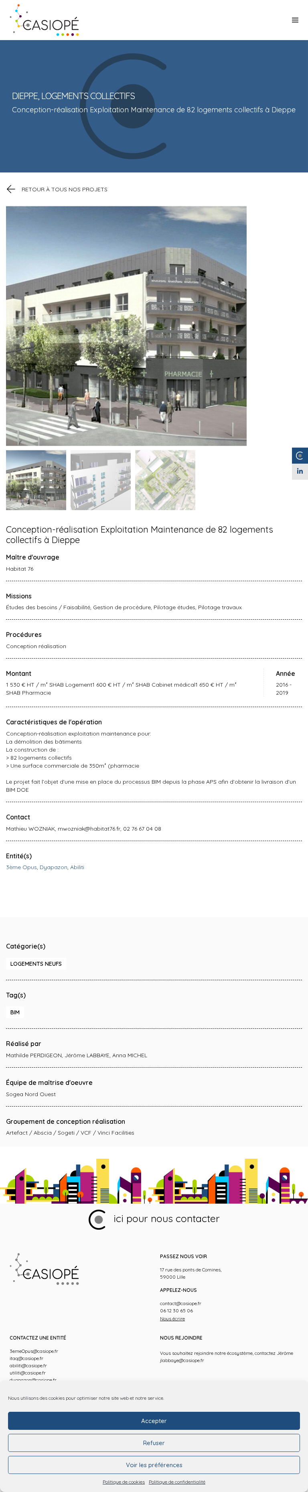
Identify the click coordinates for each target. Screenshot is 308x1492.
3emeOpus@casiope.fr (34, 1351)
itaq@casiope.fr (26, 1358)
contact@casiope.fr (180, 1303)
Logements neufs (36, 963)
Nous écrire (172, 1319)
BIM (15, 1012)
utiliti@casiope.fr (28, 1373)
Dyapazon (53, 867)
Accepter (154, 1421)
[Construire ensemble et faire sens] (44, 20)
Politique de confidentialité (177, 1482)
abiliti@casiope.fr (28, 1365)
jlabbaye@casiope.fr (182, 1360)
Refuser (154, 1443)
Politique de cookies (124, 1482)
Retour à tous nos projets (64, 189)
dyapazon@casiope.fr (33, 1380)
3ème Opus (21, 867)
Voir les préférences (154, 1465)
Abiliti (77, 867)
